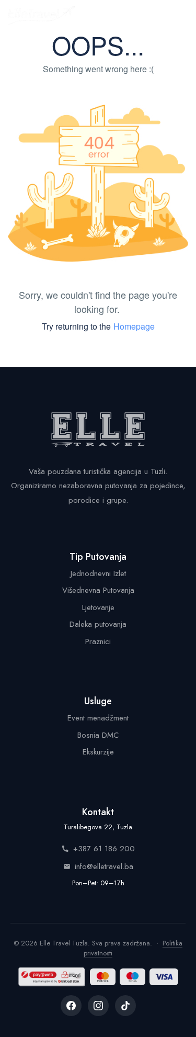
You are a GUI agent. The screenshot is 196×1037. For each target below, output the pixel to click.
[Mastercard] (103, 976)
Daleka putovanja (98, 624)
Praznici (98, 641)
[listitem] (71, 1005)
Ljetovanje (98, 607)
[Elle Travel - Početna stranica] (41, 15)
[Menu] (177, 15)
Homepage (134, 326)
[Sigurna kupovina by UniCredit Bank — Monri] (52, 977)
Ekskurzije (98, 752)
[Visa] (163, 976)
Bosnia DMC (98, 735)
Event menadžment (98, 718)
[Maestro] (132, 976)
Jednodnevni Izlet (98, 573)
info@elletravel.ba (104, 866)
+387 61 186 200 (104, 848)
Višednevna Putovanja (98, 590)
